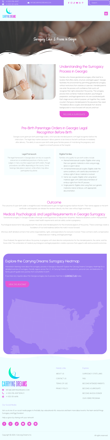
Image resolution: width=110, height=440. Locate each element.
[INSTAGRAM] (10, 424)
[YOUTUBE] (23, 424)
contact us (71, 276)
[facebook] (69, 3)
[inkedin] (80, 3)
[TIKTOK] (17, 424)
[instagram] (71, 3)
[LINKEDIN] (29, 424)
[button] (106, 13)
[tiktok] (74, 3)
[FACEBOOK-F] (4, 424)
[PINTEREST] (36, 424)
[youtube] (77, 3)
